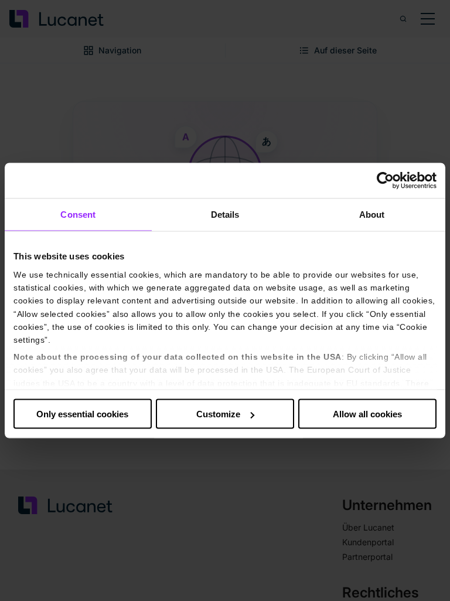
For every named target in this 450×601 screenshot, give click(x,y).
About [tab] (372, 215)
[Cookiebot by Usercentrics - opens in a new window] (385, 181)
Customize (218, 414)
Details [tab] (225, 215)
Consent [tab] (78, 215)
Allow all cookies (367, 414)
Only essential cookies (82, 414)
